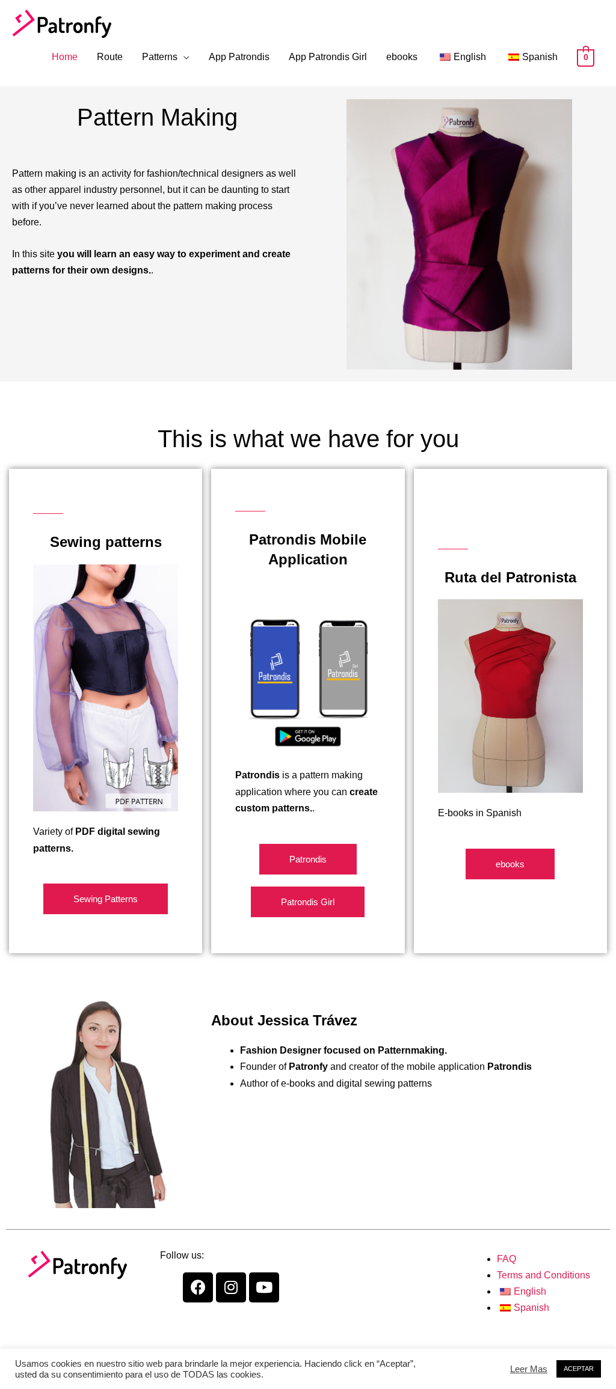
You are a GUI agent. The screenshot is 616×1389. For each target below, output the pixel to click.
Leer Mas (528, 1369)
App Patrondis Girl (328, 57)
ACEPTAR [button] (579, 1368)
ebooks (401, 57)
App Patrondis (239, 57)
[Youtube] (264, 1287)
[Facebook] (198, 1287)
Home (65, 57)
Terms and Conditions (543, 1275)
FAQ (506, 1259)
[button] (105, 899)
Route (110, 57)
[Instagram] (231, 1287)
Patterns (159, 57)
